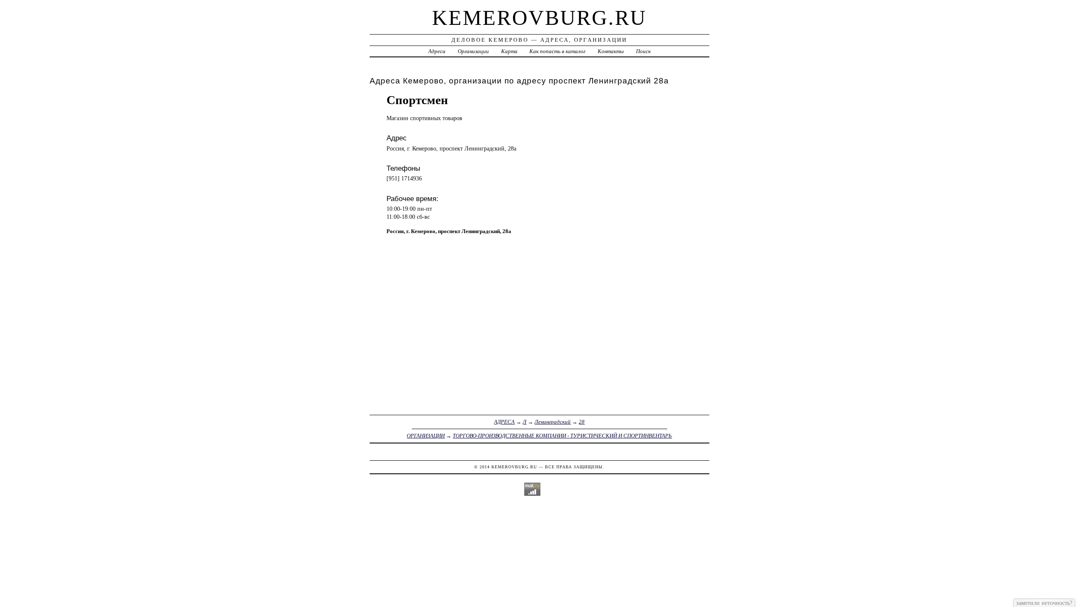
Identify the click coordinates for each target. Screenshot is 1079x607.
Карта (509, 51)
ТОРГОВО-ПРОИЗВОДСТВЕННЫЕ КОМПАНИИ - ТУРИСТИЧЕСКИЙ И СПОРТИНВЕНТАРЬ (562, 435)
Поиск (643, 51)
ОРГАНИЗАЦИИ (426, 435)
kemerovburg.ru (539, 18)
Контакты (611, 51)
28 (582, 422)
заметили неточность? (1044, 602)
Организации (473, 51)
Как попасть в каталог (557, 51)
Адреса (437, 51)
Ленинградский (552, 422)
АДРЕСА (504, 422)
